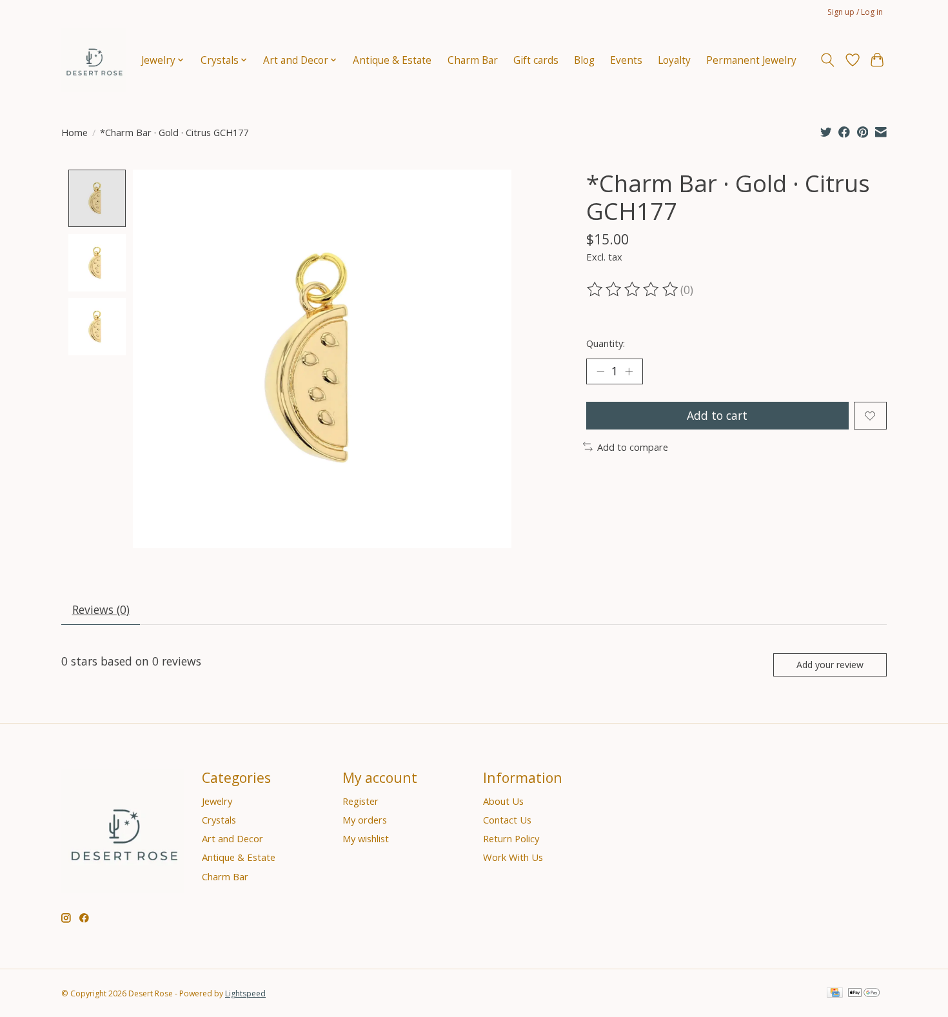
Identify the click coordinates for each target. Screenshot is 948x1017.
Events (626, 60)
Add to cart (717, 415)
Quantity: (605, 343)
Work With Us (513, 857)
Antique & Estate (392, 60)
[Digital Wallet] (864, 993)
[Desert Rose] (93, 60)
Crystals (219, 819)
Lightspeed (245, 993)
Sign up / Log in (855, 11)
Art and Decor (232, 838)
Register (360, 801)
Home (74, 132)
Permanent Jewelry (751, 60)
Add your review (830, 664)
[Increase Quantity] (629, 371)
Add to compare (632, 446)
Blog (584, 60)
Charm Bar (473, 60)
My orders (364, 819)
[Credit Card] (835, 993)
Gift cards (535, 60)
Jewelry (217, 801)
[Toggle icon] (827, 60)
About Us (503, 801)
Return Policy (511, 838)
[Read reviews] (633, 289)
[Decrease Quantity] (600, 371)
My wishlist (365, 838)
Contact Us (507, 819)
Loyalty (674, 60)
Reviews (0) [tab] (101, 609)
